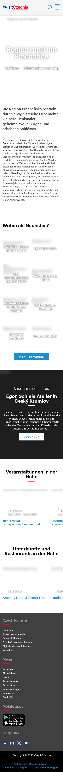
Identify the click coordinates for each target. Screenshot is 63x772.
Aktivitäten (9, 673)
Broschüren (9, 685)
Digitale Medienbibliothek (17, 646)
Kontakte (8, 650)
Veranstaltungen (12, 689)
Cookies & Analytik (16, 767)
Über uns (8, 630)
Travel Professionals (14, 634)
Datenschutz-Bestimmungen (30, 763)
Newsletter (9, 693)
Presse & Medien (12, 638)
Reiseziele (8, 669)
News (6, 677)
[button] (50, 7)
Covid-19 (8, 697)
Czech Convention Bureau (17, 642)
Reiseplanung (10, 681)
